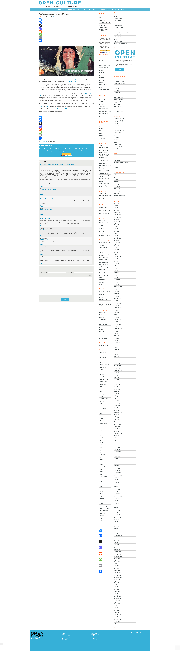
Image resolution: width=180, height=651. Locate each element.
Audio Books (103, 367)
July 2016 (116, 416)
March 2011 (117, 528)
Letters (101, 437)
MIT (100, 450)
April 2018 (116, 379)
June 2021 (116, 312)
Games (101, 410)
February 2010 (117, 551)
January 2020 (117, 342)
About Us (64, 634)
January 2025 (117, 237)
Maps (101, 445)
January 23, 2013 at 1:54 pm (47, 218)
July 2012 (116, 500)
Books (101, 371)
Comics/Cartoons (104, 379)
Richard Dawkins (118, 29)
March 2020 (117, 338)
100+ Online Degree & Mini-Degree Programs (105, 18)
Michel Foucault (117, 15)
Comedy (102, 377)
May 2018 (116, 377)
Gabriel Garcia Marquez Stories (104, 176)
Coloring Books (103, 284)
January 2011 (117, 532)
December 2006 (117, 617)
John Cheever (117, 109)
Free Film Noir (102, 99)
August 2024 (117, 245)
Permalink (45, 141)
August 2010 (117, 540)
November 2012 (118, 493)
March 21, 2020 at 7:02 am (47, 258)
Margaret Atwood (103, 326)
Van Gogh (101, 282)
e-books (102, 393)
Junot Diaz (116, 167)
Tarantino (116, 177)
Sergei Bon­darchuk (71, 79)
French (101, 130)
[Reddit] (66, 31)
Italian (100, 133)
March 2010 (117, 549)
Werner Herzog (117, 184)
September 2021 (118, 307)
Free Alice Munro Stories (105, 165)
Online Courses (103, 462)
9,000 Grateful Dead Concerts (104, 302)
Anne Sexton (117, 108)
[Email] (66, 37)
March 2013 (117, 486)
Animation (102, 354)
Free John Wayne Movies (105, 111)
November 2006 (118, 619)
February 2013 (117, 488)
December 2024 (117, 238)
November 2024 (118, 240)
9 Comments (56, 16)
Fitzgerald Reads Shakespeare (121, 94)
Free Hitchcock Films (104, 108)
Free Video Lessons (103, 222)
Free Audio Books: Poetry (105, 197)
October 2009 (117, 558)
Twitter (101, 503)
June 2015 (116, 438)
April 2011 (116, 526)
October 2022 (117, 284)
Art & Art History (103, 57)
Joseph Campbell (118, 20)
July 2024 (116, 247)
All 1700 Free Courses (104, 91)
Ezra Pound (117, 104)
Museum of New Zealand (105, 275)
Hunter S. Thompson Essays (104, 171)
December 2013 (117, 470)
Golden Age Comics (104, 183)
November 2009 (118, 556)
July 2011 (116, 521)
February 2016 (117, 424)
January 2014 (117, 468)
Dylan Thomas (117, 106)
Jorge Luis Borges (118, 25)
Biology (101, 60)
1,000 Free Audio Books (104, 22)
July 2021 (116, 310)
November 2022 (118, 282)
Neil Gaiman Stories (104, 152)
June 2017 (116, 396)
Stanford (102, 493)
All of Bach (101, 293)
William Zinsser (103, 319)
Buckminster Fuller (118, 31)
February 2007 (117, 614)
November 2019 (118, 345)
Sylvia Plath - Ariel (118, 80)
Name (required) (69, 272)
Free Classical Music (104, 297)
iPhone (101, 427)
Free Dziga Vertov (103, 115)
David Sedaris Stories (104, 178)
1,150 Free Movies (103, 20)
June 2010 (116, 544)
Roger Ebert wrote (71, 81)
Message (90, 275)
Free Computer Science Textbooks (104, 211)
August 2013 (117, 477)
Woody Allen (117, 186)
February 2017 (117, 403)
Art (100, 362)
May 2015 (116, 440)
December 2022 (117, 281)
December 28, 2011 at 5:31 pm (48, 189)
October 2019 (117, 347)
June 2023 (116, 270)
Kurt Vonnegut (102, 321)
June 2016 (116, 417)
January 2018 (117, 384)
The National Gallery (104, 254)
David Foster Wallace (119, 111)
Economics (101, 70)
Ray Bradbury (102, 317)
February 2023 (117, 277)
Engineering (102, 72)
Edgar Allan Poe (103, 163)
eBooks (93, 640)
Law (101, 435)
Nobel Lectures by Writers (120, 38)
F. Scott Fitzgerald (118, 121)
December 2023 (117, 259)
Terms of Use (65, 639)
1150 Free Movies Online (105, 98)
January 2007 (117, 616)
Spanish (101, 137)
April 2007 (116, 610)
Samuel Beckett (117, 141)
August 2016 (117, 414)
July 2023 (116, 268)
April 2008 (116, 589)
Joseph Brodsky (117, 132)
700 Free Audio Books (104, 193)
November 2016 (118, 409)
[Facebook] (66, 22)
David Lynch (117, 183)
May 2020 (116, 335)
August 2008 (117, 582)
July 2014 (116, 458)
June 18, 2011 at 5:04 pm (46, 168)
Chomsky (101, 181)
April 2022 (116, 295)
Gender (101, 411)
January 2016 (117, 426)
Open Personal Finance (104, 345)
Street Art (101, 277)
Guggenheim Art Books (104, 267)
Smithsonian (102, 249)
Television (102, 498)
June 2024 (116, 249)
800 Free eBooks (103, 25)
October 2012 (117, 495)
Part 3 (41, 106)
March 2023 (117, 275)
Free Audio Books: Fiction (105, 195)
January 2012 (117, 510)
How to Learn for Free (105, 422)
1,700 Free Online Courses (105, 16)
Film (101, 405)
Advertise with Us (66, 635)
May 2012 (116, 503)
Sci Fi (101, 486)
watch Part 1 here (75, 105)
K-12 (101, 430)
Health (101, 418)
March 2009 (117, 570)
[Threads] (66, 25)
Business (101, 62)
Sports (101, 491)
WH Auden (116, 155)
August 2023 (117, 267)
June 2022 (116, 291)
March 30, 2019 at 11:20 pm (47, 248)
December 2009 (117, 554)
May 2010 (116, 546)
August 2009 (117, 561)
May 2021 (116, 314)
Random (102, 483)
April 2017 (116, 400)
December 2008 (117, 575)
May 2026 (116, 209)
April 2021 (116, 316)
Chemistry (101, 64)
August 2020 (117, 330)
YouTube (102, 522)
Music (101, 457)
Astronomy (102, 58)
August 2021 (117, 309)
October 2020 (117, 326)
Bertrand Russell (118, 41)
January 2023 (117, 279)
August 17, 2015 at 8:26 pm (47, 239)
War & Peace (51, 79)
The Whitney (102, 255)
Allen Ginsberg (117, 123)
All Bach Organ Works (104, 291)
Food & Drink (103, 408)
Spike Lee (116, 164)
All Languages (102, 138)
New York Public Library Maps (104, 273)
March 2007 (117, 612)
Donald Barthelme (118, 135)
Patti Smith (116, 125)
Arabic (100, 125)
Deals (101, 389)
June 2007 (116, 607)
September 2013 (118, 475)
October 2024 (117, 242)
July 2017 (116, 395)
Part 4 (47, 106)
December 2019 (117, 344)
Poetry (101, 473)
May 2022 (116, 293)
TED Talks (102, 496)
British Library (102, 261)
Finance (101, 406)
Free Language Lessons (104, 227)
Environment (102, 74)
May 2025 (116, 230)
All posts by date (103, 338)
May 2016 (116, 419)
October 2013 (117, 474)
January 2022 (117, 300)
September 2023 (118, 265)
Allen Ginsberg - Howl (119, 101)
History (101, 75)
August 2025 (117, 224)
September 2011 (118, 517)
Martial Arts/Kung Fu (104, 104)
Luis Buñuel (116, 190)
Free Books (102, 220)
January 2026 (117, 216)
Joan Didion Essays (103, 173)
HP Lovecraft (102, 162)
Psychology (102, 86)
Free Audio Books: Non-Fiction (104, 199)
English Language (104, 398)
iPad (101, 425)
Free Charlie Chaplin (104, 110)
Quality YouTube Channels (103, 229)
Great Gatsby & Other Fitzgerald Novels (104, 159)
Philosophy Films (118, 197)
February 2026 (117, 214)
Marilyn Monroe (117, 144)
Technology (102, 495)
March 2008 (117, 591)
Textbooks (94, 639)
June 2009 (116, 565)
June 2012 (116, 502)
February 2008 (117, 593)
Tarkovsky (116, 181)
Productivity (102, 478)
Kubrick (115, 174)
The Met (101, 244)
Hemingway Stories (103, 157)
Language (102, 432)
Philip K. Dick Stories (104, 150)
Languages (94, 638)
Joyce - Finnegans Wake (120, 83)
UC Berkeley (102, 505)
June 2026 (116, 207)
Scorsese (116, 179)
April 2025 (116, 231)
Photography (103, 467)
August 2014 (117, 456)
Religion (101, 87)
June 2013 (116, 481)
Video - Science (103, 512)
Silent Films (102, 101)
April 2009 (116, 568)
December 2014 (117, 449)
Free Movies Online (62, 108)
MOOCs (101, 452)
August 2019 (117, 351)
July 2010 (116, 542)
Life (100, 440)
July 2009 (116, 563)
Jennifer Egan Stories (104, 167)
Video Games (103, 513)
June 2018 (116, 375)
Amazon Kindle (103, 352)
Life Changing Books (104, 186)
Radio (101, 481)
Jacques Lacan (117, 34)
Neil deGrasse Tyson (119, 118)
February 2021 (117, 319)
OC (41, 141)
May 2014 (116, 461)
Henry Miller (116, 128)
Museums (102, 456)
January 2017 (117, 405)
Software (102, 490)
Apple (101, 355)
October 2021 (117, 305)
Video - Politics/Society (105, 510)
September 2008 (118, 581)
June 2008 (116, 586)
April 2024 (116, 252)
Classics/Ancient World (104, 65)
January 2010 (117, 553)
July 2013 (116, 479)
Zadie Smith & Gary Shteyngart (121, 162)
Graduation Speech (104, 415)
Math (100, 79)
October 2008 (117, 579)
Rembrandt (102, 281)
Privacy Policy (65, 638)
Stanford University (103, 259)
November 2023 (118, 261)
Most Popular (103, 454)
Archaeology (103, 357)
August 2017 (117, 393)
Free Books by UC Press (104, 185)
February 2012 (117, 509)
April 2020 (116, 337)
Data (101, 388)
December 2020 (117, 323)
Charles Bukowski (118, 88)
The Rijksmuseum (103, 247)
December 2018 (117, 365)
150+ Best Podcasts (104, 24)
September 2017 (118, 391)
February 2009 (117, 572)
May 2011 (116, 524)
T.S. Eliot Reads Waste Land (120, 78)
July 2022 (116, 289)
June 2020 (116, 333)
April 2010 (116, 547)
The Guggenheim (103, 250)
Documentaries (102, 103)
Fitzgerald (101, 314)
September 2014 (118, 454)
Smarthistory (102, 279)
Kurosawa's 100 (118, 176)
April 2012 (116, 505)
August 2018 (117, 372)
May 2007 (116, 609)
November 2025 (118, 219)
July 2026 (116, 205)
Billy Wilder (102, 331)
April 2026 (116, 210)
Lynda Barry (117, 165)
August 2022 (117, 288)
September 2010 (118, 539)
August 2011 (117, 519)
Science (101, 488)
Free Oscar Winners (104, 116)
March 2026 (117, 212)
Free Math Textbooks (104, 213)
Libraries (102, 439)
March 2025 (117, 233)
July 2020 (116, 331)
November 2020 (118, 324)
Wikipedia (102, 517)
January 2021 (117, 321)
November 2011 (118, 514)
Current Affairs (103, 384)
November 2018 (118, 367)
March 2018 (117, 381)
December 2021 (117, 302)
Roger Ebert (117, 191)
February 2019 (117, 361)
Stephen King (102, 180)
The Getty (101, 245)
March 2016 (117, 423)
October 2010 (117, 537)
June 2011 (116, 523)
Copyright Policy (66, 637)
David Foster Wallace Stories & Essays (104, 155)
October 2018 (117, 368)
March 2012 (117, 507)
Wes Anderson (117, 188)
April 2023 (116, 274)
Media (101, 449)
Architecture (102, 359)
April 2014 (116, 463)
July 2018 (116, 374)
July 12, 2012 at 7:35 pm (46, 209)
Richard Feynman (118, 18)
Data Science (102, 69)
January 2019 (117, 363)
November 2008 (118, 577)
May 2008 (116, 588)
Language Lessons (104, 433)
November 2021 (118, 303)
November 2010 (118, 535)
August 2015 (117, 435)
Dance (101, 386)
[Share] (66, 40)
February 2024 (117, 256)
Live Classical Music (103, 299)
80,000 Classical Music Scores (104, 295)
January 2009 (117, 574)
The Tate (101, 252)
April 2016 (116, 421)
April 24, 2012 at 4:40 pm (46, 198)
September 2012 (118, 496)
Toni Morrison (102, 322)
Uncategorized (103, 506)
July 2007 (116, 605)
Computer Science (103, 67)
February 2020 (117, 340)
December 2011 (117, 512)
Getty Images (102, 266)
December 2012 (117, 491)
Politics (101, 474)
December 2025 (117, 217)
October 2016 (117, 410)
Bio (62, 640)
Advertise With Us (119, 69)
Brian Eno (116, 127)
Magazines (102, 444)
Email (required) (43, 272)
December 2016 (117, 407)
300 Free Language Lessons (103, 30)
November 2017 (118, 388)
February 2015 (117, 446)
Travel (101, 501)
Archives (102, 360)
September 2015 (118, 433)
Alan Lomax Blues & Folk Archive (105, 305)
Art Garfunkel (117, 142)
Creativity (102, 383)
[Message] (66, 34)
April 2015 (116, 442)
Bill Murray (116, 90)
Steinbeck (101, 329)
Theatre (101, 500)
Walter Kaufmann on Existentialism (122, 32)
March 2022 (117, 296)
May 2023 (116, 272)
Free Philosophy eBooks (105, 147)
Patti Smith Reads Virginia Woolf (122, 85)
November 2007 (118, 598)
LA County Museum (103, 257)
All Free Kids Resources (104, 235)
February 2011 (117, 530)
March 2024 (117, 254)
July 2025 (116, 226)
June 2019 (116, 354)
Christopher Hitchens (119, 130)
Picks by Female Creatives (120, 148)
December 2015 (117, 428)
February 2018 (117, 382)
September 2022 (118, 286)
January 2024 (117, 258)
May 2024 (116, 251)
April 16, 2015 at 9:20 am (46, 229)
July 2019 (116, 353)
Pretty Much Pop (103, 476)
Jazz (101, 428)
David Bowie (117, 139)
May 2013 (116, 482)
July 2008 (116, 584)
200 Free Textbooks (103, 27)
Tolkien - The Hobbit (118, 99)
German (101, 132)
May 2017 (116, 398)
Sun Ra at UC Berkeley (119, 16)
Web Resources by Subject (103, 224)
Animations (102, 106)
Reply (41, 186)
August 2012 (117, 498)
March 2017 (117, 402)
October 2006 (117, 621)
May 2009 (116, 567)
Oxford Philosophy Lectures (120, 43)
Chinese (101, 126)
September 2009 (118, 560)
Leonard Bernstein (118, 27)
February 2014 (117, 467)
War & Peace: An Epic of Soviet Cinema (54, 14)
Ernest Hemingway (118, 120)
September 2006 (118, 623)
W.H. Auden (117, 134)
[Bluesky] (66, 19)
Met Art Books (102, 269)
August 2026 (117, 203)
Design (101, 391)
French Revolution (103, 264)
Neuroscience (103, 461)
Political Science (103, 84)
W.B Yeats (116, 102)
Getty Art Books (103, 271)
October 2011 (117, 516)
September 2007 (118, 602)
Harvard (102, 417)
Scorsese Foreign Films (119, 195)
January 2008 (117, 595)
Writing (101, 518)
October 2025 (117, 221)
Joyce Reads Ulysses (119, 81)
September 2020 (118, 328)
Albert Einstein (117, 87)
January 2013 (117, 489)
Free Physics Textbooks (104, 209)
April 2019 (116, 358)
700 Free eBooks (103, 145)
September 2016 (118, 412)
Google (101, 413)
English (101, 128)
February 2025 (117, 235)
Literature (44, 16)
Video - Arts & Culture (105, 508)
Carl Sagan (116, 22)
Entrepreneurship (104, 400)
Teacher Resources (103, 231)
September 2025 (118, 223)
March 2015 (117, 444)
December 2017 (117, 386)
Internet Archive (103, 423)
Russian (101, 135)
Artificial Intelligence (104, 364)
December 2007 (117, 596)
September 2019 (118, 349)
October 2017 (117, 389)
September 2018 (118, 370)
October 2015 (117, 431)
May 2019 (116, 356)
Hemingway (102, 312)
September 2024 (118, 244)
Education (102, 396)
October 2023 (117, 263)
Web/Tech (102, 515)
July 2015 (116, 437)
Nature (101, 459)
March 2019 (117, 360)
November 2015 (118, 430)
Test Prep (101, 233)
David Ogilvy (102, 327)
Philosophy (101, 80)
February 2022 (117, 298)
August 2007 (117, 603)
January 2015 (117, 447)
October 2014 (117, 453)
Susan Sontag (117, 193)
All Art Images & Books (104, 242)
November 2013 (118, 472)
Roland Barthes (117, 36)
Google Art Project (103, 262)
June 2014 (116, 460)
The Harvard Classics (104, 149)
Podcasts (102, 471)
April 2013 (116, 484)
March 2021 (117, 317)
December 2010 (117, 533)
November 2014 (118, 451)
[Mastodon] (66, 28)
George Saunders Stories (105, 168)
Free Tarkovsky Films (104, 113)
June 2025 (116, 228)
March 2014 (117, 465)
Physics (101, 82)
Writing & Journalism (104, 89)
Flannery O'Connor (118, 97)
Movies (93, 637)
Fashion (101, 403)
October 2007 (117, 600)
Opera (101, 464)
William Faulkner (118, 95)
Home (63, 633)
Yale (101, 520)
